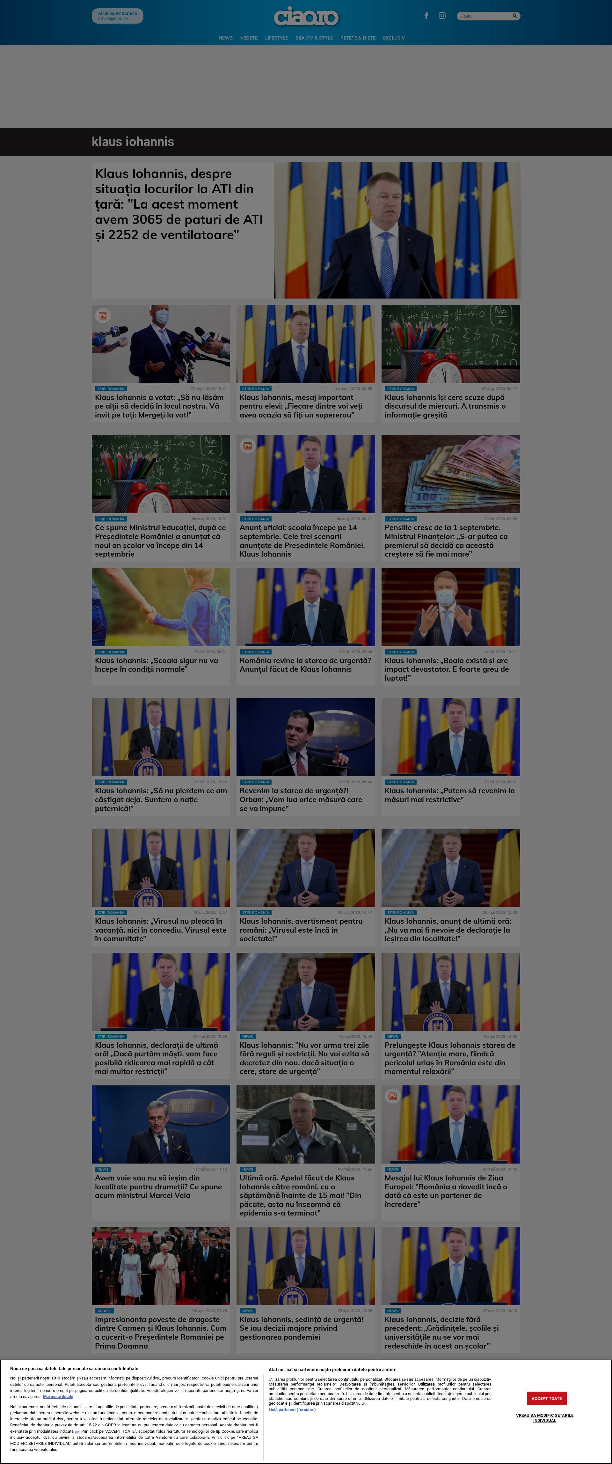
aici (77, 1432)
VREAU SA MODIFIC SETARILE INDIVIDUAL (544, 1418)
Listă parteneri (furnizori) (292, 1409)
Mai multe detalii (58, 1396)
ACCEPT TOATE (547, 1398)
